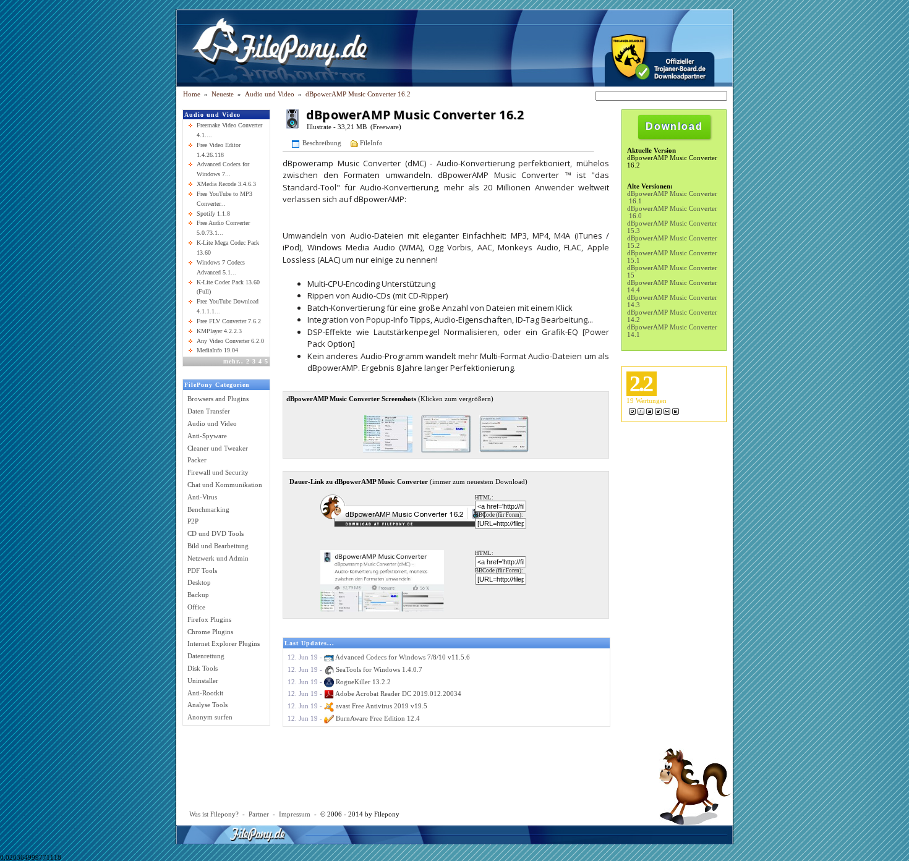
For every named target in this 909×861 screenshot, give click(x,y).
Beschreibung (321, 142)
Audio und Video (212, 114)
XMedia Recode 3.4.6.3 (226, 183)
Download (674, 126)
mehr (231, 361)
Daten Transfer (208, 411)
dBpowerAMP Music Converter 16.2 (358, 94)
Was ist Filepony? (214, 814)
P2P (192, 521)
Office (196, 607)
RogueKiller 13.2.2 (363, 681)
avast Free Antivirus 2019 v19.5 (381, 706)
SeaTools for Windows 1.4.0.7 (379, 669)
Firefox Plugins (209, 619)
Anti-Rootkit (205, 693)
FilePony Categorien (217, 384)
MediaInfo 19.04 (217, 350)
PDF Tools (202, 570)
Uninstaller (202, 680)
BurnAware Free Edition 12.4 (378, 718)
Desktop (199, 582)
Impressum (294, 814)
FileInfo (371, 142)
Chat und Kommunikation (224, 484)
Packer (197, 460)
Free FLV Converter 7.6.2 (229, 321)
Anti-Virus (202, 497)
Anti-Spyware (207, 435)
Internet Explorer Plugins (223, 643)
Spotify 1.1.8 (213, 213)
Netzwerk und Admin (218, 558)
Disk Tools (202, 668)
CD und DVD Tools (215, 533)
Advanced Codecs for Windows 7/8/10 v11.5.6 (402, 657)
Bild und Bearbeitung (218, 545)
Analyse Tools (207, 704)
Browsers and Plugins (218, 398)
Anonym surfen (210, 717)
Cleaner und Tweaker (217, 448)
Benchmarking (208, 509)
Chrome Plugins (210, 631)
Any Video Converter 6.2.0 (230, 340)
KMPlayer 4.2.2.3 (219, 331)
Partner (259, 814)
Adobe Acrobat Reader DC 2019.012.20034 (398, 693)
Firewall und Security (218, 472)
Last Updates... (309, 643)
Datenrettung (205, 656)
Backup (198, 594)
